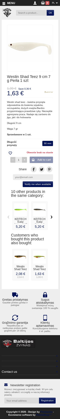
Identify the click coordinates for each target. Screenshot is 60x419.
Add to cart (44, 159)
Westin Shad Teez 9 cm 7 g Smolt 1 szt (39, 270)
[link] (33, 169)
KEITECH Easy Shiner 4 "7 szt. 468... (20, 223)
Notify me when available (38, 184)
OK (50, 12)
